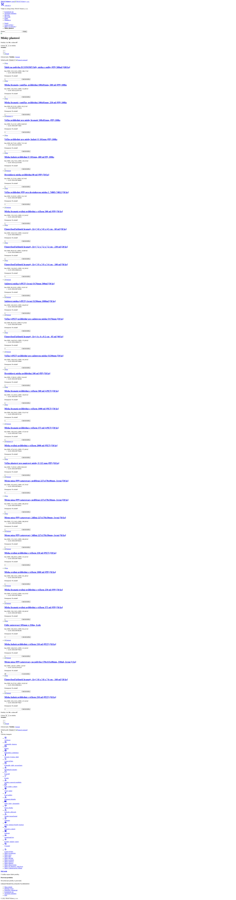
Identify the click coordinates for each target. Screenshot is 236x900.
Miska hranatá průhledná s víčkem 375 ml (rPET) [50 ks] (31, 428)
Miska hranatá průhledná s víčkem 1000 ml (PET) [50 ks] (31, 408)
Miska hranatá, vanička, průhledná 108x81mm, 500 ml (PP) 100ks (35, 85)
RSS (5, 895)
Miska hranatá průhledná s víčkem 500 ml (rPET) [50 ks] (31, 391)
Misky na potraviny (10, 26)
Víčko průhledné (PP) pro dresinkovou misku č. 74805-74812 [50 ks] (36, 192)
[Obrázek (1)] (8, 116)
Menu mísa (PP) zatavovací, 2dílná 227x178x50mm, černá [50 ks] (35, 517)
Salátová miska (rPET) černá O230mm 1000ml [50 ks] (30, 301)
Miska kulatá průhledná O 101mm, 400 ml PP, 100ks (29, 157)
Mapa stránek (8, 887)
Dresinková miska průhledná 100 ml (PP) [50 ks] (27, 373)
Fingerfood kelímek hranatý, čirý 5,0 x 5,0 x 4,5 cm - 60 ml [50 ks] (35, 229)
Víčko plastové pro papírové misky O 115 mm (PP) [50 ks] (31, 463)
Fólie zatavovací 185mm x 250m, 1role (22, 625)
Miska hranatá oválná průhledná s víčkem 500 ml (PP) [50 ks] (33, 211)
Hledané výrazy (9, 888)
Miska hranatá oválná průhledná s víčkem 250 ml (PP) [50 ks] (33, 589)
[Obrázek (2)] (8, 441)
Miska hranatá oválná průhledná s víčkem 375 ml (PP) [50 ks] (33, 607)
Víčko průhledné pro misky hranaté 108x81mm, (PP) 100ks (32, 120)
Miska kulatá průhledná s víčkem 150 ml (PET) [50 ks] (30, 644)
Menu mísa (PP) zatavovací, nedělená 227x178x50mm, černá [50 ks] (36, 500)
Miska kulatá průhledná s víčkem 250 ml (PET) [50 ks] (30, 697)
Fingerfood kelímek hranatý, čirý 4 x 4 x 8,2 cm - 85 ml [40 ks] (33, 336)
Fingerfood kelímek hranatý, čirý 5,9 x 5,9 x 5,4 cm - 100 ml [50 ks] (36, 264)
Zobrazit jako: (5, 57)
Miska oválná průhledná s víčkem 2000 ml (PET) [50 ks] (30, 445)
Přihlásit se (7, 20)
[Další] (6, 54)
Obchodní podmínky (10, 13)
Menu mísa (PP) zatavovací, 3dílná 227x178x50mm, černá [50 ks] (35, 535)
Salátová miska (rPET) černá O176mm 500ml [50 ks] (29, 283)
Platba (6, 18)
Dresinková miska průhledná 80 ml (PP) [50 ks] (26, 174)
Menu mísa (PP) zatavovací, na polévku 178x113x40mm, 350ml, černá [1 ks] (40, 662)
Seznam (17, 57)
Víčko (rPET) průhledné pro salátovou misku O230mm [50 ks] (33, 356)
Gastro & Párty (8, 25)
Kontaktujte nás (9, 12)
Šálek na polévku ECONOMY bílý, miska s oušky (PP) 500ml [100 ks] (37, 67)
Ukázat (3, 45)
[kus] (6, 63)
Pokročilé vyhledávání (10, 890)
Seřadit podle (4, 60)
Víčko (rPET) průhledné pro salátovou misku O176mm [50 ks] (33, 319)
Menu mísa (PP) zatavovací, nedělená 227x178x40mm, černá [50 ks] (36, 481)
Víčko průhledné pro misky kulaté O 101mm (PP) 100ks (30, 139)
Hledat (3, 31)
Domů (6, 23)
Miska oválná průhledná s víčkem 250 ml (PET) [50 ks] (30, 553)
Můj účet (7, 15)
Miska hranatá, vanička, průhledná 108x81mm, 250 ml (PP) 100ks (35, 102)
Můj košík (7, 17)
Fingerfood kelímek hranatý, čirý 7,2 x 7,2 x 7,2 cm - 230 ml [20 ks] (36, 247)
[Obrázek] (7, 171)
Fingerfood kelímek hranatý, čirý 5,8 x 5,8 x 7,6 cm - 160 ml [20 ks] (36, 679)
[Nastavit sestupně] (21, 60)
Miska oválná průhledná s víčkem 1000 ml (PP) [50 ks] (30, 572)
